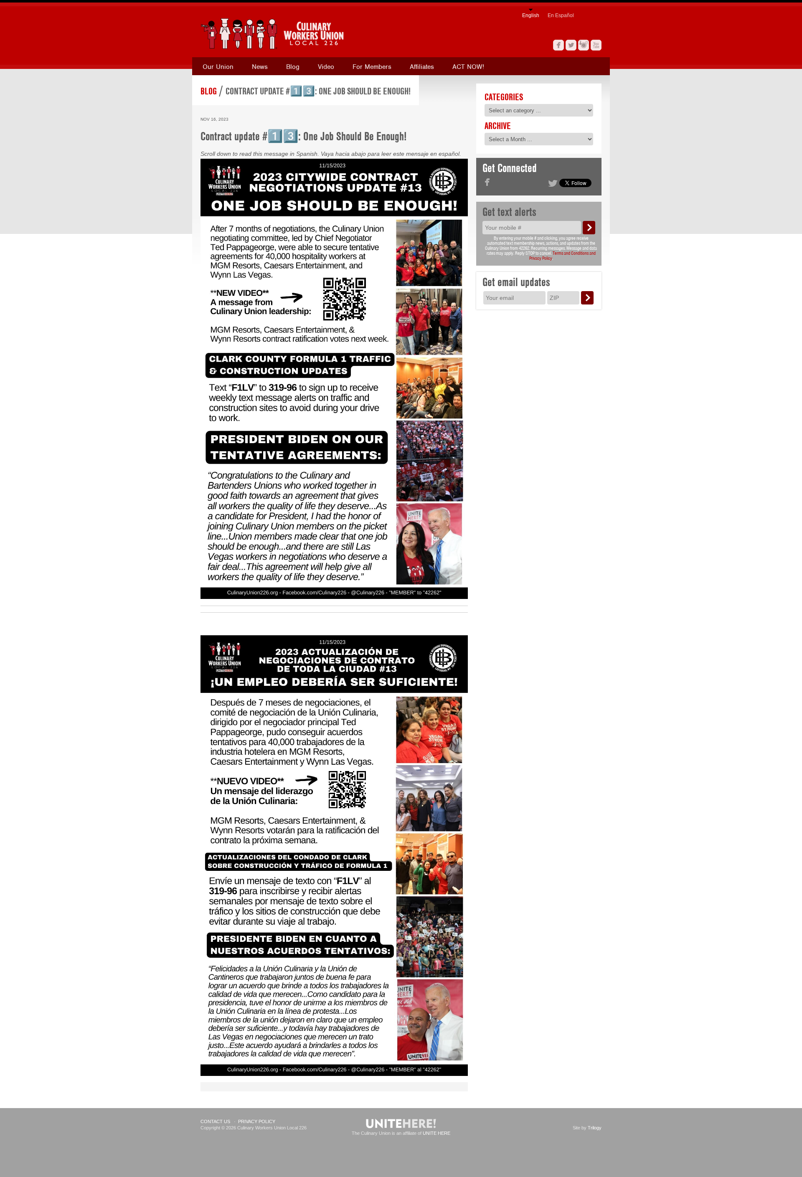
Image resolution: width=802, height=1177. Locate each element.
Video (326, 67)
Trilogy (595, 1127)
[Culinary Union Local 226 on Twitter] (553, 183)
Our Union (218, 67)
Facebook (558, 45)
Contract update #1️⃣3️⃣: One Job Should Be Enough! (318, 91)
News (260, 67)
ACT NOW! (468, 67)
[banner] (311, 33)
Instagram (583, 45)
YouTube (596, 45)
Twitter (571, 45)
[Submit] (589, 227)
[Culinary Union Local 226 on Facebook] (487, 182)
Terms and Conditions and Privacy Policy (562, 255)
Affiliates (422, 67)
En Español (561, 15)
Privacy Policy (256, 1121)
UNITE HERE (436, 1133)
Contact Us (215, 1121)
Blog (292, 67)
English (530, 15)
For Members (372, 67)
